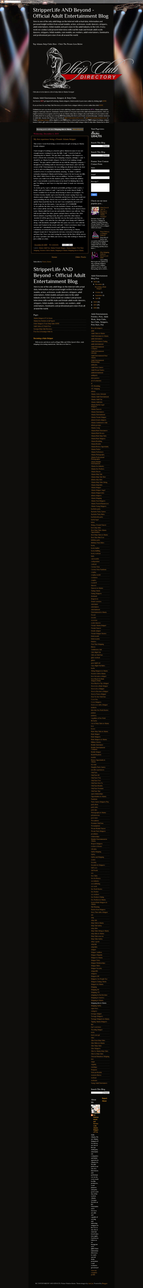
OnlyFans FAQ (96, 778)
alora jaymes (95, 378)
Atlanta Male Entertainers (99, 430)
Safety (93, 854)
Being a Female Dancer (98, 525)
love (92, 726)
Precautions (95, 820)
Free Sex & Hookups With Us (43, 331)
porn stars (94, 818)
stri (92, 915)
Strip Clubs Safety (97, 939)
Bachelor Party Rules (98, 514)
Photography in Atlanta (98, 812)
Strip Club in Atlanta (97, 923)
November (99, 284)
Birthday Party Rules (97, 543)
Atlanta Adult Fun (44, 248)
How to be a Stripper (97, 689)
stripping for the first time (99, 995)
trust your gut (95, 1035)
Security (93, 862)
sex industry (95, 881)
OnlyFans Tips (95, 791)
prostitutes (94, 834)
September (99, 295)
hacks (93, 668)
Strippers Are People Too (99, 979)
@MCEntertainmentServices (74, 118)
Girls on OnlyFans (97, 655)
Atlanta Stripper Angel (98, 490)
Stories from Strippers (98, 909)
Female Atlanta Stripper (98, 625)
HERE (104, 101)
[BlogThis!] (65, 245)
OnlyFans (94, 772)
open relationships (97, 794)
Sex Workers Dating (97, 897)
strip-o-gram (95, 941)
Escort (93, 615)
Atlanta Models (96, 444)
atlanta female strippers (98, 420)
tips (92, 1024)
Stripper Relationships (98, 963)
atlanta (93, 391)
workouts (94, 1080)
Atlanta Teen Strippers (98, 501)
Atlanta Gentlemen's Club (99, 422)
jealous (93, 713)
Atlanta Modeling (96, 441)
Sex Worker (95, 892)
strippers (94, 973)
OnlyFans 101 (95, 775)
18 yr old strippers (97, 328)
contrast (94, 564)
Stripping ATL (95, 992)
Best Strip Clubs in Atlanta (99, 535)
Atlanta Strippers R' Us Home (43, 318)
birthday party (95, 540)
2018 (95, 308)
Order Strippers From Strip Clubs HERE (46, 323)
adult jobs (94, 365)
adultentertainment (97, 373)
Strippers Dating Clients (98, 982)
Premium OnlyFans (97, 823)
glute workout (95, 657)
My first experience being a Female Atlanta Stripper (55, 139)
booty (93, 545)
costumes (94, 577)
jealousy (94, 715)
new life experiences (97, 770)
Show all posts (78, 129)
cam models (95, 559)
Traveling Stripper (97, 1030)
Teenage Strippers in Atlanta (100, 1019)
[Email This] (63, 245)
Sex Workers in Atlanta (98, 900)
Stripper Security (96, 968)
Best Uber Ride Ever (97, 537)
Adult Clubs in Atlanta (98, 333)
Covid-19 (94, 583)
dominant (94, 596)
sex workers (95, 894)
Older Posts (80, 257)
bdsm (93, 522)
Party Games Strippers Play (100, 802)
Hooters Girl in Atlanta (47, 250)
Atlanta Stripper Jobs (97, 493)
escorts (93, 617)
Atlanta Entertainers (97, 412)
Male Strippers (96, 737)
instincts (94, 707)
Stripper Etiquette (96, 955)
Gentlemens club (96, 649)
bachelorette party (97, 517)
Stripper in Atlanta (97, 958)
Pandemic (94, 799)
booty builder (95, 548)
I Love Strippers (96, 702)
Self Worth (94, 870)
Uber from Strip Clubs (98, 1040)
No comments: (54, 245)
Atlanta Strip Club (96, 474)
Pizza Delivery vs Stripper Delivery (104, 233)
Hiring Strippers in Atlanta (99, 671)
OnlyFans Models (97, 786)
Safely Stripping (96, 852)
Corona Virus (95, 567)
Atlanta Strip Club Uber (98, 477)
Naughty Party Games (98, 767)
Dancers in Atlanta (97, 588)
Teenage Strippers (97, 1016)
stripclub (94, 944)
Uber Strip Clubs (96, 1046)
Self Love (94, 868)
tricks (93, 1032)
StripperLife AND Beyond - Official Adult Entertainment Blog (70, 13)
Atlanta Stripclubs (96, 485)
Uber (92, 1038)
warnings (94, 1067)
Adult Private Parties (97, 370)
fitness (93, 647)
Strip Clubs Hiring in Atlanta (100, 931)
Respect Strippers (97, 844)
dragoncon (94, 599)
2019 (95, 305)
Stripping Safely (96, 1006)
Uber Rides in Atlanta (98, 1043)
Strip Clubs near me (97, 936)
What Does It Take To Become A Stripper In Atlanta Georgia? (104, 212)
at (91, 383)
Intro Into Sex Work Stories (99, 710)
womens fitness (96, 1075)
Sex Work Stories (96, 889)
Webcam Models (96, 1072)
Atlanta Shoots (96, 471)
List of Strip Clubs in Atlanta (100, 723)
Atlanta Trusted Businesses (100, 503)
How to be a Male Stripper (99, 686)
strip (92, 917)
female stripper (96, 631)
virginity (93, 1064)
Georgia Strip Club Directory (43, 329)
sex (92, 873)
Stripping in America (97, 998)
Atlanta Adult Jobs (96, 402)
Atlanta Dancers (96, 409)
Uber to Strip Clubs (97, 1054)
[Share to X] (67, 245)
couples (93, 580)
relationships (95, 836)
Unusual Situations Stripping (100, 1056)
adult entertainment (97, 344)
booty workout (96, 553)
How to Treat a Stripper (98, 694)
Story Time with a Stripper (99, 912)
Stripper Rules (95, 966)
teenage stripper (96, 1014)
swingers (94, 1011)
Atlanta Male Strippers (98, 438)
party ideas (94, 804)
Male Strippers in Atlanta (99, 739)
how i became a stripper (98, 676)
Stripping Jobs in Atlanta (75, 250)
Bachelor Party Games (98, 512)
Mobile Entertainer (97, 745)
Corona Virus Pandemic (98, 569)
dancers (93, 585)
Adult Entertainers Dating (99, 341)
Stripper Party (95, 960)
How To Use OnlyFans (98, 697)
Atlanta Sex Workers (97, 469)
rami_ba (90, 1283)
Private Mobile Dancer (98, 828)
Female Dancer (96, 628)
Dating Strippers (96, 593)
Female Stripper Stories (98, 633)
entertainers (95, 607)
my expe (94, 764)
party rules (94, 807)
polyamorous (95, 815)
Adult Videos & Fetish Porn (42, 326)
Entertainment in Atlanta (99, 612)
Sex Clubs (94, 876)
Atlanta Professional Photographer (97, 458)
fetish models (95, 639)
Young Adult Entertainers (99, 1083)
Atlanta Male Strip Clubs (99, 436)
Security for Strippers (98, 865)
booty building (95, 551)
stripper (93, 949)
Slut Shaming (95, 907)
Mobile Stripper (96, 752)
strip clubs (94, 928)
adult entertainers (96, 339)
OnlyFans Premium (97, 788)
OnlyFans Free (96, 780)
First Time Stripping (97, 644)
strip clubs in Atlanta (97, 933)
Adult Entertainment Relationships (97, 361)
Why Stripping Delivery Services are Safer (104, 255)
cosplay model (96, 575)
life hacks (94, 721)
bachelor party (95, 509)
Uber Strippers (96, 1048)
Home (54, 257)
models (93, 757)
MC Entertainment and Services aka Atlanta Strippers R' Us (95, 1123)
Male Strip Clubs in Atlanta (99, 731)
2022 (95, 282)
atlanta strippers (96, 495)
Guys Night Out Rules (98, 666)
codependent (95, 561)
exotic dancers (96, 623)
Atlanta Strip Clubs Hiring (99, 482)
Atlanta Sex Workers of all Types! (44, 321)
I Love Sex (94, 699)
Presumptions (95, 826)
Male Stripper (95, 734)
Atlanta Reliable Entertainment (96, 462)
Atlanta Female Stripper (58, 248)
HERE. (101, 105)
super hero (94, 1008)
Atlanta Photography (97, 455)
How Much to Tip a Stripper (100, 683)
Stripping (94, 987)
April (97, 298)
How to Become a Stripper (99, 691)
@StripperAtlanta (43, 120)
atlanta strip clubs (96, 479)
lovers (93, 729)
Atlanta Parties (96, 449)
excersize (94, 620)
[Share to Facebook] (69, 245)
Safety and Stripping (97, 857)
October (98, 292)
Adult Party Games (97, 367)
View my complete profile (94, 1273)
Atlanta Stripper (71, 248)
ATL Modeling (95, 386)
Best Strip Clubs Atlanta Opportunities (98, 531)
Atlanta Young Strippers (98, 506)
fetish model (95, 636)
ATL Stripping (95, 389)
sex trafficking (95, 884)
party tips (94, 810)
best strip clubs (96, 528)
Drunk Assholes (96, 601)
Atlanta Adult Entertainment (100, 397)
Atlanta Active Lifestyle (98, 394)
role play (94, 849)
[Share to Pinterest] (71, 245)
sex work (94, 886)
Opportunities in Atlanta (98, 796)
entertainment (95, 609)
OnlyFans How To (97, 783)
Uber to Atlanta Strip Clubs (99, 1051)
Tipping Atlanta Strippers (99, 1022)
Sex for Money (96, 878)
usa (92, 1059)
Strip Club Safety (96, 926)
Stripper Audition (96, 952)
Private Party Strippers (98, 831)
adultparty (94, 375)
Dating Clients (95, 591)
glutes (93, 660)
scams (93, 860)
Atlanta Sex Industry (97, 466)
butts (92, 556)
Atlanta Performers (97, 452)
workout (93, 1078)
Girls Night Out (96, 652)
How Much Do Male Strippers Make (97, 680)
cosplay (93, 572)
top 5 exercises (96, 1027)
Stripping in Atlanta (61, 250)
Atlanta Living (95, 428)
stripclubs (94, 947)
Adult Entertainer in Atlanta (99, 336)
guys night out (95, 663)
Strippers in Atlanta (97, 984)
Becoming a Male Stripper (43, 338)
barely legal (95, 520)
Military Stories (96, 742)
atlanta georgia (96, 425)
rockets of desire (96, 846)
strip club (94, 920)
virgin (93, 1062)
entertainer (94, 604)
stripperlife (94, 971)
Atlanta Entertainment (98, 414)
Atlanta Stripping (96, 498)
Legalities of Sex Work (98, 718)
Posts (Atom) (46, 262)
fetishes (93, 641)
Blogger (104, 1283)
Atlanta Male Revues (97, 433)
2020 (95, 302)
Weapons (94, 1070)
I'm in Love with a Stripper (99, 705)
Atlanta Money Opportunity (100, 446)
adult (92, 331)
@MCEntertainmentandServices (96, 118)
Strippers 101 (95, 976)
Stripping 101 (95, 990)
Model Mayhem (96, 755)
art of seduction (96, 381)
